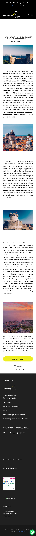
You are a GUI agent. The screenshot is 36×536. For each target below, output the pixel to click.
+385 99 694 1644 (13, 406)
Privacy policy (7, 516)
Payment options (8, 511)
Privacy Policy (21, 531)
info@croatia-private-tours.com (14, 415)
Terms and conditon (10, 514)
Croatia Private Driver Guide (12, 460)
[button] (32, 532)
